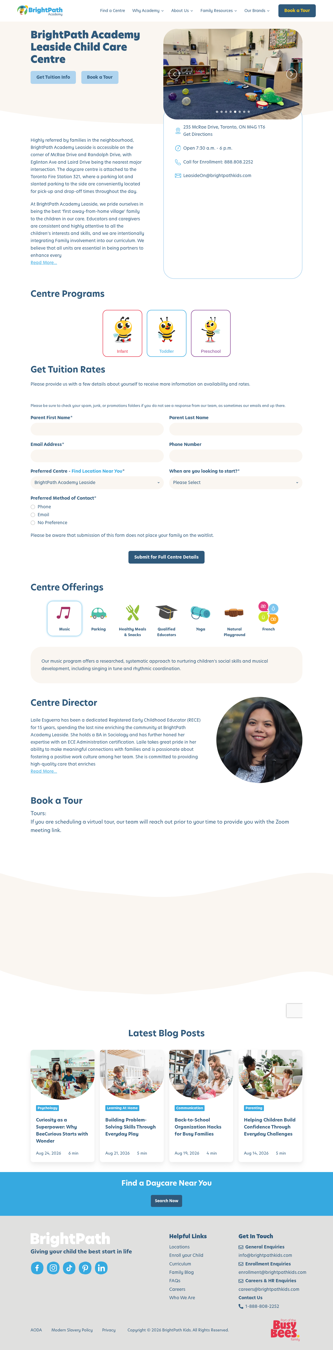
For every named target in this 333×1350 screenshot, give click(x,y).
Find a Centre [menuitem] (112, 10)
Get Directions (197, 134)
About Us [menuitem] (180, 10)
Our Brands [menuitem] (254, 10)
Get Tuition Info (53, 77)
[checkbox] (166, 514)
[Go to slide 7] (244, 112)
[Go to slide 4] (230, 112)
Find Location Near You (97, 471)
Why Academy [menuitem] (145, 10)
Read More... (44, 263)
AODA (36, 1330)
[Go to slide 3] (226, 112)
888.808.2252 (238, 162)
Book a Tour (297, 10)
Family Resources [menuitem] (216, 10)
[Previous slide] (174, 74)
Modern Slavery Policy (72, 1330)
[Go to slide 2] (221, 112)
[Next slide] (291, 74)
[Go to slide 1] (217, 112)
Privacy (109, 1330)
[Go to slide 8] (249, 112)
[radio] (166, 507)
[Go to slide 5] (235, 112)
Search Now (166, 1201)
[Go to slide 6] (240, 112)
